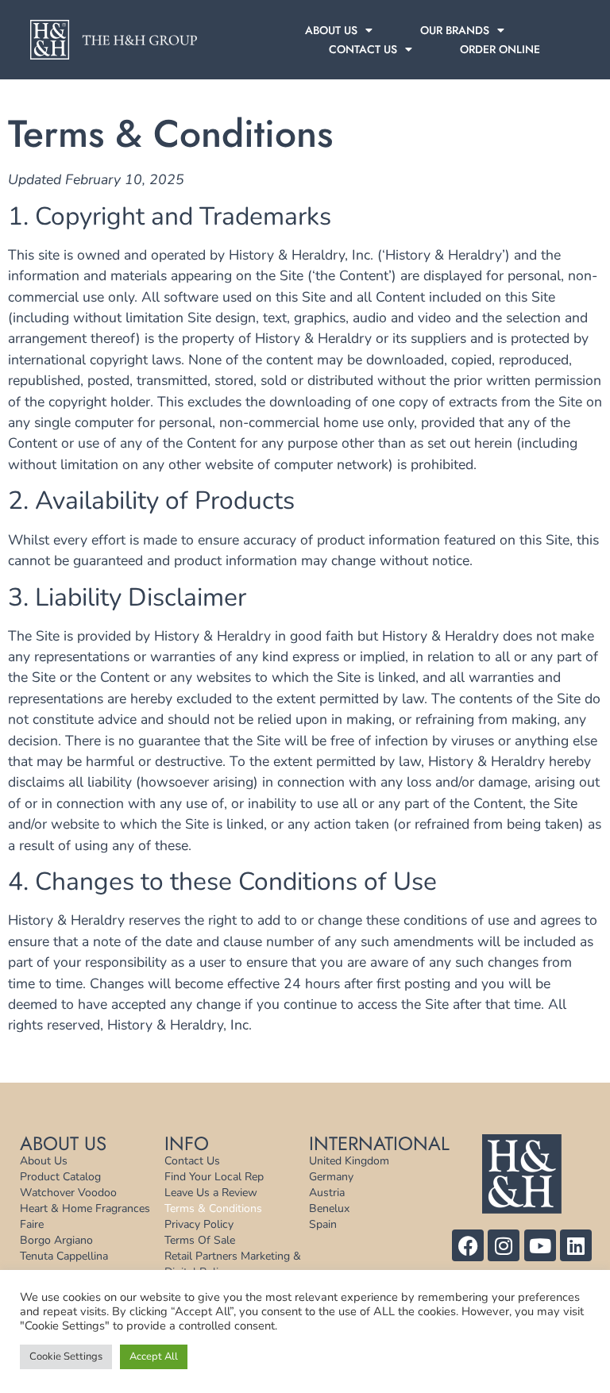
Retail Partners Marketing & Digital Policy (232, 1264)
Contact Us (363, 49)
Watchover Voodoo (68, 1192)
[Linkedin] (576, 1245)
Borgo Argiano (56, 1240)
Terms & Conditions (213, 1208)
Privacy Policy (199, 1224)
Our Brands (454, 30)
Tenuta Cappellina (64, 1256)
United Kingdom (349, 1160)
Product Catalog (60, 1176)
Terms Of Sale (199, 1240)
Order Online (500, 49)
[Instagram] (503, 1245)
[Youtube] (540, 1245)
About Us (331, 30)
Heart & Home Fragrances (85, 1208)
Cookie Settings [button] (65, 1356)
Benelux (329, 1208)
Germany (331, 1176)
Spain (323, 1224)
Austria (327, 1192)
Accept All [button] (153, 1356)
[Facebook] (468, 1245)
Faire (32, 1224)
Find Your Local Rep (214, 1176)
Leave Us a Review (210, 1192)
